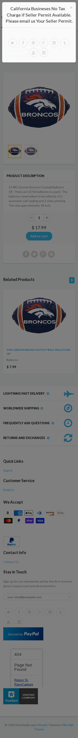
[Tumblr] (64, 42)
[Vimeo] (43, 52)
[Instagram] (54, 42)
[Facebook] (23, 42)
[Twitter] (12, 42)
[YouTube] (33, 52)
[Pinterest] (33, 42)
